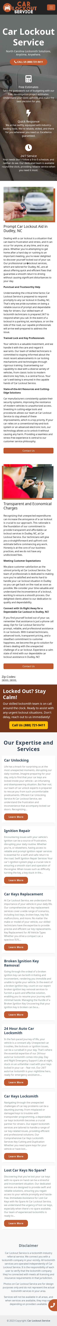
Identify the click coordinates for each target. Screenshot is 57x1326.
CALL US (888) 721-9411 (30, 62)
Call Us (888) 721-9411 (28, 725)
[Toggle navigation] (51, 7)
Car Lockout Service (38, 1320)
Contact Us (29, 450)
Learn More (16, 817)
